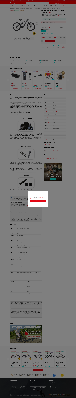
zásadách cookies (41, 197)
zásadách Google (32, 198)
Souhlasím (38, 200)
